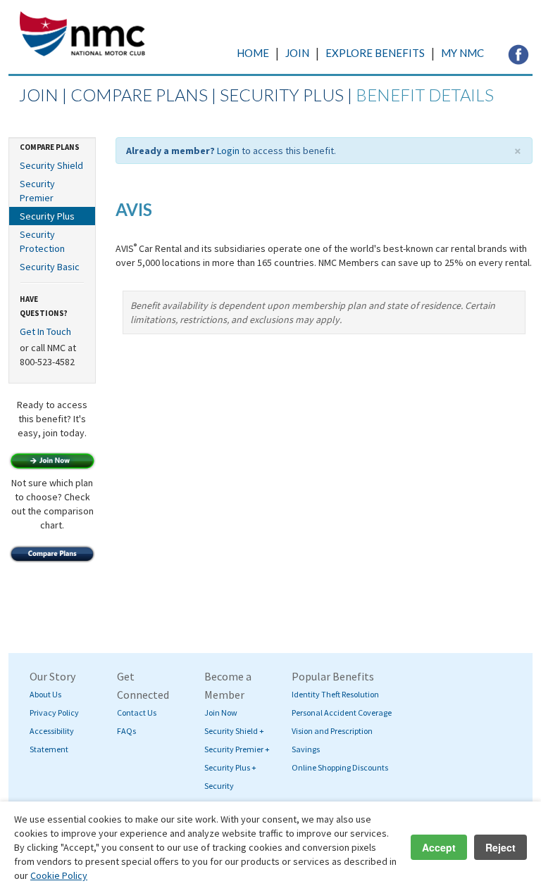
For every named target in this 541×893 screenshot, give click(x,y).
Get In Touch (45, 331)
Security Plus (47, 216)
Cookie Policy (58, 875)
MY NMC (462, 52)
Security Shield (51, 165)
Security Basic (50, 266)
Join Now (220, 712)
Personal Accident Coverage (342, 712)
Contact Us (136, 712)
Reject (500, 847)
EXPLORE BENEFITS (375, 52)
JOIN (297, 52)
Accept (439, 847)
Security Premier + (237, 749)
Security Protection (42, 241)
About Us (45, 694)
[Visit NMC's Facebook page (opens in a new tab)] (518, 53)
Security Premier (37, 190)
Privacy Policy (54, 712)
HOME (253, 52)
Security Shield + (234, 731)
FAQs (126, 731)
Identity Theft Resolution (335, 694)
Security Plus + (230, 767)
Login (228, 150)
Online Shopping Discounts (340, 767)
